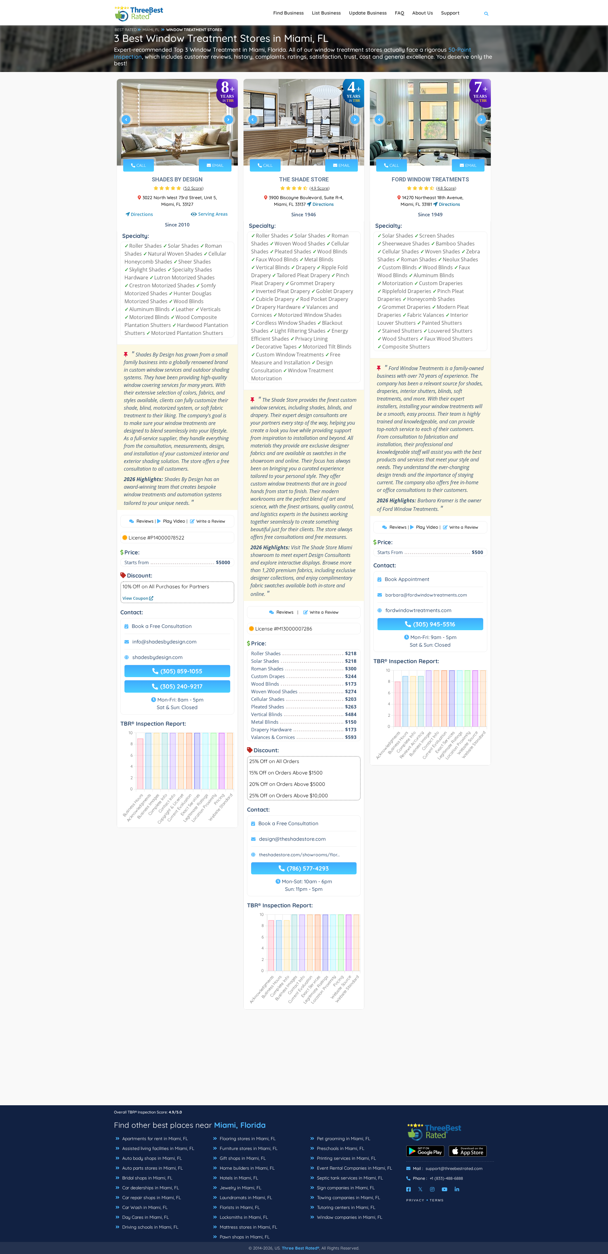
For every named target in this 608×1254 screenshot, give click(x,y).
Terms (437, 1200)
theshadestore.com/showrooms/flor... (299, 855)
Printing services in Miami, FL (346, 1158)
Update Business (368, 13)
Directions (142, 214)
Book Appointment (407, 579)
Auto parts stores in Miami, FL (152, 1168)
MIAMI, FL (151, 29)
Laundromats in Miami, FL (245, 1197)
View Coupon (136, 598)
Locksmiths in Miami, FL (243, 1217)
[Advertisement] (304, 1060)
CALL (140, 165)
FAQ (399, 13)
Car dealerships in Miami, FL (150, 1188)
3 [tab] (177, 151)
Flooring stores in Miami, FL (247, 1138)
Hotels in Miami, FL (238, 1178)
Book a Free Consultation (162, 626)
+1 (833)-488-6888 (446, 1178)
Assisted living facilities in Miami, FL (157, 1148)
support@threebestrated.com (454, 1168)
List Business (326, 13)
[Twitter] (420, 1189)
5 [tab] (187, 151)
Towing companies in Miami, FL (348, 1197)
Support (450, 13)
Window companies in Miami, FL (349, 1217)
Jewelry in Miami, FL (239, 1188)
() (193, 188)
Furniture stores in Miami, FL (247, 1148)
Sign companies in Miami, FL (345, 1188)
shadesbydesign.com (157, 657)
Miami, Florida (240, 1125)
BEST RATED (126, 29)
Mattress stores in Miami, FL (247, 1227)
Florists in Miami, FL (239, 1207)
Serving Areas (213, 214)
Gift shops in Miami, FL (242, 1158)
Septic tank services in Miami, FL (349, 1178)
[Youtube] (444, 1189)
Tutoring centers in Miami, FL (345, 1207)
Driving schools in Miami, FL (149, 1227)
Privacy (415, 1200)
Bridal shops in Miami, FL (146, 1178)
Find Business (288, 13)
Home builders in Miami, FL (246, 1168)
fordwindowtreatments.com (418, 610)
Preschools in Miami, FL (340, 1148)
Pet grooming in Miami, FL (343, 1138)
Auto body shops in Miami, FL (151, 1158)
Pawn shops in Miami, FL (243, 1237)
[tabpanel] (177, 122)
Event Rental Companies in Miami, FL (354, 1168)
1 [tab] (167, 151)
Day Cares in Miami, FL (145, 1217)
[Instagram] (432, 1189)
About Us (422, 13)
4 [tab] (182, 151)
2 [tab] (172, 151)
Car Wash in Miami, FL (144, 1207)
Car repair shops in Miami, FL (151, 1197)
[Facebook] (408, 1189)
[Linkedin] (457, 1189)
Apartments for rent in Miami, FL (154, 1138)
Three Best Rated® (300, 1248)
